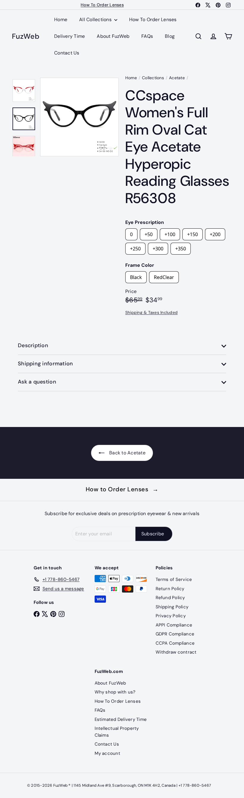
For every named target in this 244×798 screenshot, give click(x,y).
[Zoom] (79, 117)
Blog (170, 36)
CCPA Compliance (175, 643)
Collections (153, 77)
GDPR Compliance (175, 634)
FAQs (147, 36)
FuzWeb (25, 36)
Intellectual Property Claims (117, 731)
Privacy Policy (171, 616)
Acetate (177, 77)
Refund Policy (170, 598)
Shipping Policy (172, 607)
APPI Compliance (174, 625)
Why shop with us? (115, 692)
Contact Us (66, 53)
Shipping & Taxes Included (151, 312)
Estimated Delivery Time (121, 719)
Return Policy (170, 589)
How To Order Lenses (102, 4)
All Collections (96, 19)
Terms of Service (174, 579)
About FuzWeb (113, 36)
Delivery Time (69, 36)
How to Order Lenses (122, 489)
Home (60, 19)
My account (107, 753)
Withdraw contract (176, 652)
